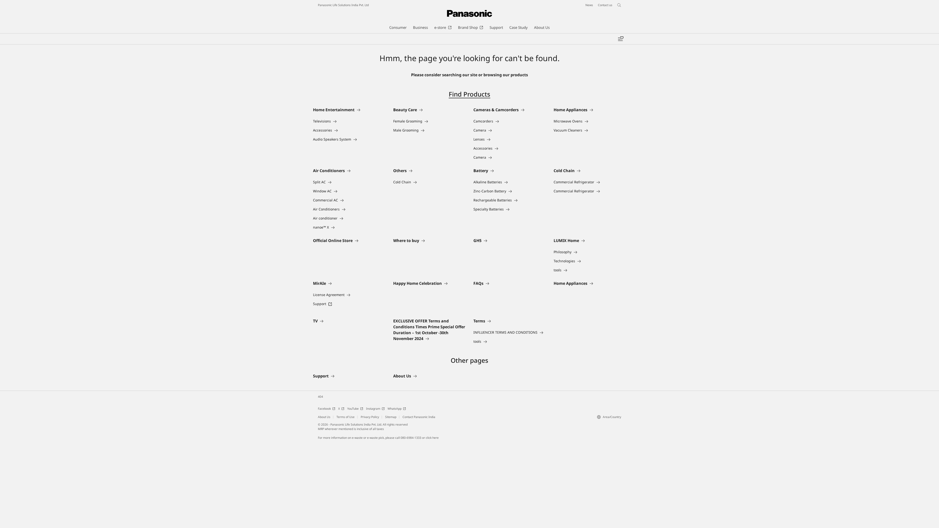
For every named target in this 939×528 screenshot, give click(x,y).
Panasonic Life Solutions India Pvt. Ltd (343, 5)
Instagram (373, 409)
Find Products (469, 94)
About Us (324, 417)
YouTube (353, 409)
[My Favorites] (620, 38)
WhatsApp (395, 409)
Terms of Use (345, 417)
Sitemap (390, 417)
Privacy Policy (370, 417)
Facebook (324, 409)
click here (432, 438)
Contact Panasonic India (418, 417)
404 (320, 397)
